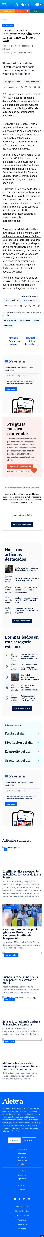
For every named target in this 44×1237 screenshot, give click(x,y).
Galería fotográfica (29, 296)
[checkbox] (5, 381)
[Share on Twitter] (30, 87)
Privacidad (22, 1229)
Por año (22, 1190)
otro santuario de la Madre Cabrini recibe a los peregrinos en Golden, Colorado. (21, 236)
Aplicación (22, 1179)
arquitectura (9, 1000)
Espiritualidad (22, 1157)
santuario (8, 325)
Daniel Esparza (10, 52)
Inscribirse (11, 389)
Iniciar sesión (29, 1140)
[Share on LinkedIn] (26, 87)
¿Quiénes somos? (22, 1215)
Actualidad (22, 1154)
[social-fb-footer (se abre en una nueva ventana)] (20, 1199)
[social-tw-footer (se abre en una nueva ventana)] (24, 1199)
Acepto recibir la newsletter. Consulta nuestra (21, 382)
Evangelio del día (17, 751)
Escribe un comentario (22, 524)
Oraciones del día (17, 760)
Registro (7, 11)
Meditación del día (19, 742)
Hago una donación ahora (18, 466)
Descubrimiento (22, 1164)
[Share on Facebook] (22, 87)
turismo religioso (11, 955)
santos (36, 320)
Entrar (29, 515)
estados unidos (10, 320)
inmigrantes (25, 320)
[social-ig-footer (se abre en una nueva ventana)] (29, 1199)
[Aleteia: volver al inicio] (22, 4)
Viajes (4, 19)
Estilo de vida (22, 1161)
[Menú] (7, 4)
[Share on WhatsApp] (39, 87)
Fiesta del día (15, 733)
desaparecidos (10, 907)
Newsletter (22, 1175)
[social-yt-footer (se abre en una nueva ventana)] (15, 1199)
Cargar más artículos (22, 621)
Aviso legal (22, 1220)
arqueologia (9, 1041)
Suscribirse (14, 1140)
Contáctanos (22, 1224)
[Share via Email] (35, 87)
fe (5, 849)
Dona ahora (21, 11)
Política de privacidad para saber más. (20, 383)
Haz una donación (22, 1211)
